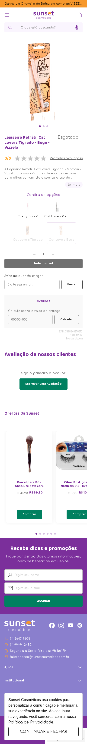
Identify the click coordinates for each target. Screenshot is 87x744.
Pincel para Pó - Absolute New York (29, 485)
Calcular (66, 319)
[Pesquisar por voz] (77, 27)
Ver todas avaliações (66, 158)
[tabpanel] (29, 477)
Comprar (29, 514)
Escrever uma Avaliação (43, 384)
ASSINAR (43, 601)
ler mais (74, 184)
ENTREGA (43, 301)
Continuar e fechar (43, 732)
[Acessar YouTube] (70, 625)
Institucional (14, 681)
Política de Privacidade (30, 722)
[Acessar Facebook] (52, 625)
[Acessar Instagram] (61, 625)
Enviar (72, 284)
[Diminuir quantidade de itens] (34, 254)
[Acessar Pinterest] (80, 625)
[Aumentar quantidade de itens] (53, 254)
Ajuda (8, 667)
